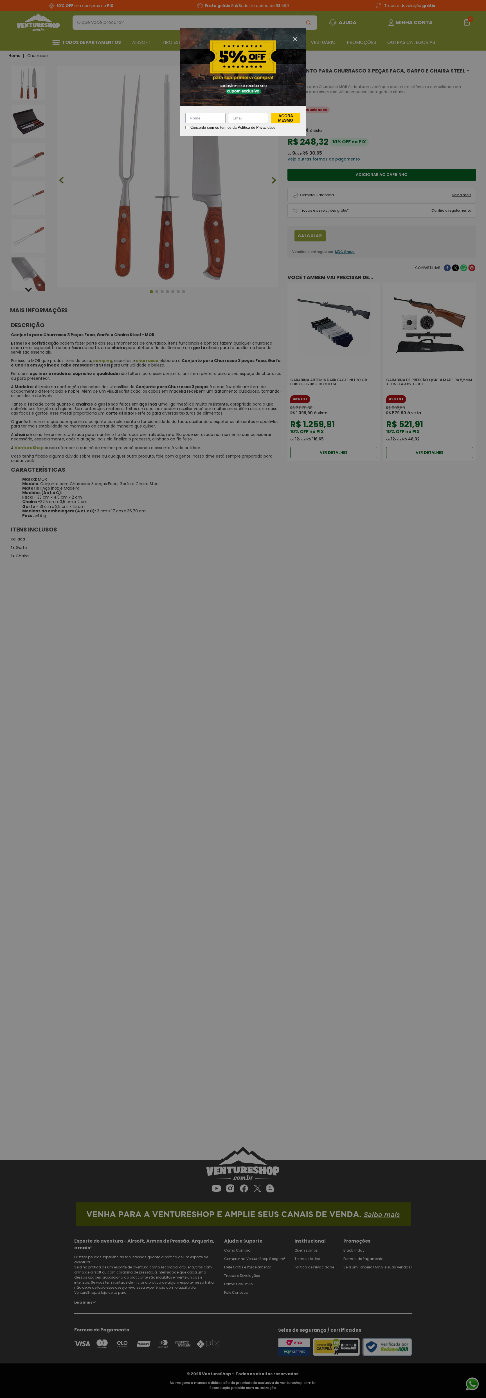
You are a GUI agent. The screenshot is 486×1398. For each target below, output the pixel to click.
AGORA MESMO (285, 118)
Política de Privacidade (256, 127)
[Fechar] (295, 39)
